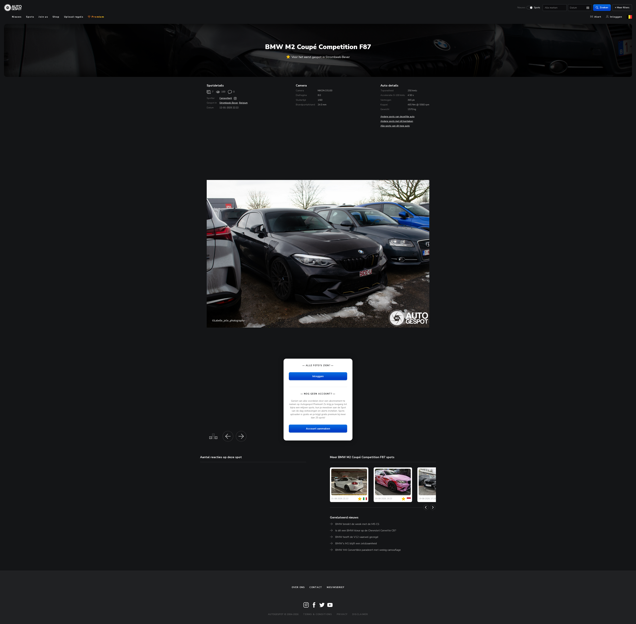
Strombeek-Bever (228, 102)
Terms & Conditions (317, 614)
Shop (56, 16)
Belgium (243, 102)
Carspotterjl (225, 98)
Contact (315, 587)
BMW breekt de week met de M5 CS (357, 524)
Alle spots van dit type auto (395, 125)
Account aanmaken (318, 428)
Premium (97, 16)
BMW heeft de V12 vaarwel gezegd (356, 537)
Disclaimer (360, 614)
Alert (597, 16)
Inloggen (616, 16)
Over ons (298, 587)
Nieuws (521, 7)
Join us (43, 16)
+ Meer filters (622, 7)
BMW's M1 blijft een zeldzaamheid (356, 543)
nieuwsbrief (335, 587)
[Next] (432, 507)
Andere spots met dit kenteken (396, 121)
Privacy (342, 614)
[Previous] (426, 507)
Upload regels (73, 16)
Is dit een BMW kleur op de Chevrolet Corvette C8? (365, 530)
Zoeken (604, 7)
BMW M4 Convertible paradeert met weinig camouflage (368, 550)
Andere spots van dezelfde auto (397, 116)
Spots (537, 7)
